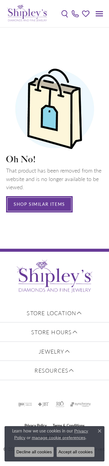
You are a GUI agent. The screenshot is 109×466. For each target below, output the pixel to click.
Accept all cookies (75, 451)
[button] (64, 14)
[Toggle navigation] (99, 13)
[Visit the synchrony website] (81, 404)
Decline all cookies (34, 451)
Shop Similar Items (39, 204)
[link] (75, 14)
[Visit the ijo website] (25, 404)
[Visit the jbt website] (43, 404)
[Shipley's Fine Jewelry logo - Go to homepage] (27, 13)
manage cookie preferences (58, 437)
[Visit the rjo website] (59, 404)
